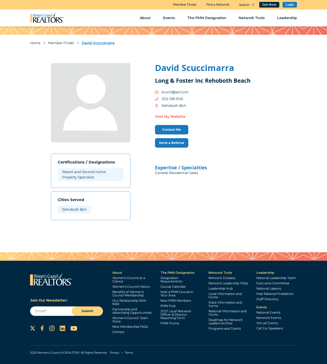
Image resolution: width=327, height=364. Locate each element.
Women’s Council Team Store (130, 319)
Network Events (268, 318)
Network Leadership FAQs (228, 283)
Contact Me (171, 129)
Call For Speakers (269, 328)
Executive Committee (272, 283)
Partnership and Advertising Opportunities (132, 311)
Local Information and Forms (225, 295)
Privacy (114, 352)
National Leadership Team (276, 278)
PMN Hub (168, 306)
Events (169, 18)
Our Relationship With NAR (129, 302)
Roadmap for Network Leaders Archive (226, 321)
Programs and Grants (225, 328)
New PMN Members (175, 300)
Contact (118, 332)
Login (289, 4)
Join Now (269, 4)
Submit (87, 311)
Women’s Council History (131, 286)
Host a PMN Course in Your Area (176, 293)
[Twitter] (32, 328)
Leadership (287, 18)
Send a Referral (171, 143)
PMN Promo (169, 323)
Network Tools (252, 18)
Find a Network (218, 4)
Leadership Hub (221, 288)
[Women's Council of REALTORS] (47, 18)
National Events (268, 312)
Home (35, 43)
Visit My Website (170, 117)
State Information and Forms (225, 304)
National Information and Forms (228, 313)
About (145, 18)
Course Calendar (173, 286)
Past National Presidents (274, 294)
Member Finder (185, 4)
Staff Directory (267, 299)
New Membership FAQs (130, 327)
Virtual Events (267, 323)
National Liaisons (268, 288)
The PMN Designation (206, 18)
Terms (129, 352)
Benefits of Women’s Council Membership (128, 293)
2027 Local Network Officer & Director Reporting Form (175, 315)
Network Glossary (222, 278)
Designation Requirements (171, 279)
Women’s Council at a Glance (128, 279)
